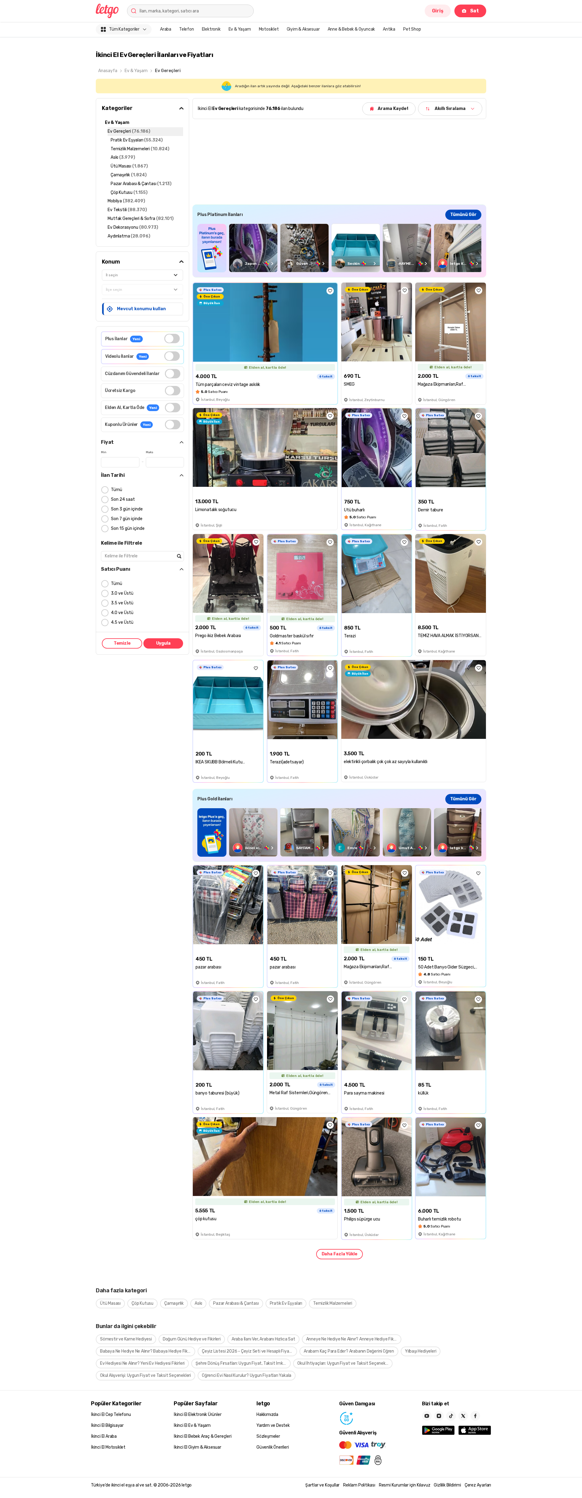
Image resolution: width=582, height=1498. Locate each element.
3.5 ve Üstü (122, 603)
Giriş (437, 11)
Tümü (116, 489)
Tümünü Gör (463, 214)
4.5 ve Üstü (122, 622)
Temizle (122, 643)
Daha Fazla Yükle (339, 1254)
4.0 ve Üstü (122, 612)
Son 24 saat (123, 499)
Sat (474, 11)
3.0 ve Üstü (122, 593)
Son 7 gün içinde (126, 518)
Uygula (163, 643)
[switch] (172, 338)
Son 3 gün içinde (127, 509)
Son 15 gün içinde (128, 528)
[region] (339, 248)
